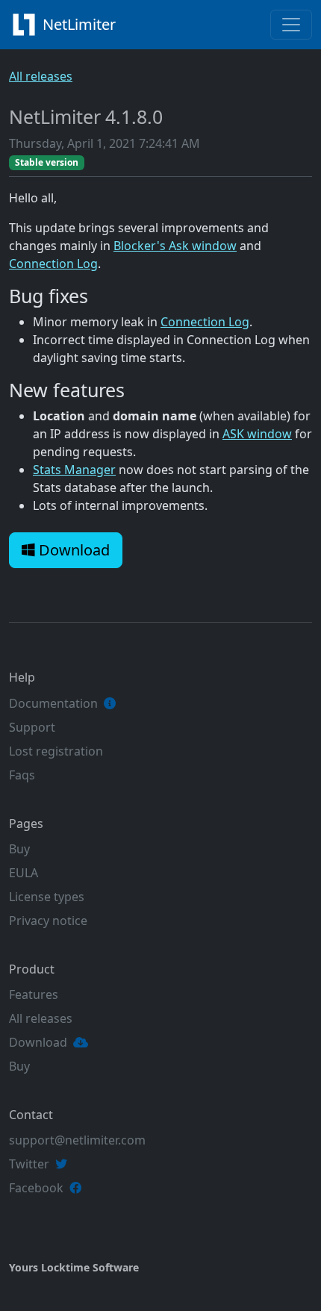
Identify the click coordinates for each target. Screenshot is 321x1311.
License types (46, 896)
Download (72, 550)
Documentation (53, 703)
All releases (40, 76)
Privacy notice (48, 920)
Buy (19, 849)
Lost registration (56, 751)
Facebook (36, 1188)
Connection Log (53, 263)
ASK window (257, 434)
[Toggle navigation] (291, 25)
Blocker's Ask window (175, 245)
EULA (23, 873)
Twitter (29, 1164)
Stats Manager (74, 469)
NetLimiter (81, 24)
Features (33, 994)
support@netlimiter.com (77, 1140)
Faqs (22, 775)
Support (32, 727)
